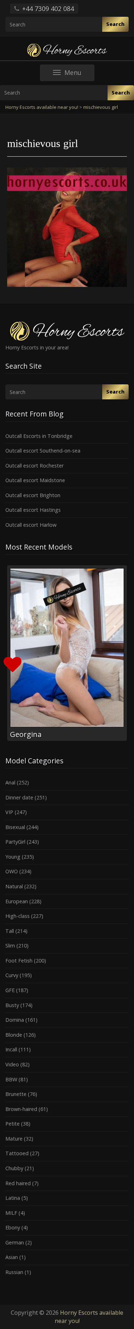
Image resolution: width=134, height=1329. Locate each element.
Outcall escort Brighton (32, 495)
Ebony (12, 1227)
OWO (11, 871)
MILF (11, 1212)
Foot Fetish (19, 960)
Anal (10, 782)
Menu (79, 74)
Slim (10, 945)
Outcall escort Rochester (34, 465)
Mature (14, 1138)
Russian (14, 1272)
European (16, 901)
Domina (14, 1019)
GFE (10, 990)
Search (115, 24)
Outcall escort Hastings (33, 509)
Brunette (15, 1094)
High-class (17, 916)
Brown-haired (21, 1109)
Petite (12, 1123)
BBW (11, 1079)
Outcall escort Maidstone (35, 480)
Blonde (13, 1034)
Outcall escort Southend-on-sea (42, 450)
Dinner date (19, 797)
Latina (12, 1197)
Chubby (14, 1168)
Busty (12, 1005)
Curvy (11, 975)
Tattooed (17, 1153)
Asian (11, 1257)
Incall (11, 1049)
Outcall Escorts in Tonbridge (39, 436)
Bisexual (15, 827)
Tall (9, 931)
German (14, 1242)
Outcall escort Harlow (30, 524)
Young (12, 856)
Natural (14, 886)
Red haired (18, 1183)
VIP (9, 812)
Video (12, 1064)
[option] (67, 653)
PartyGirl (15, 841)
